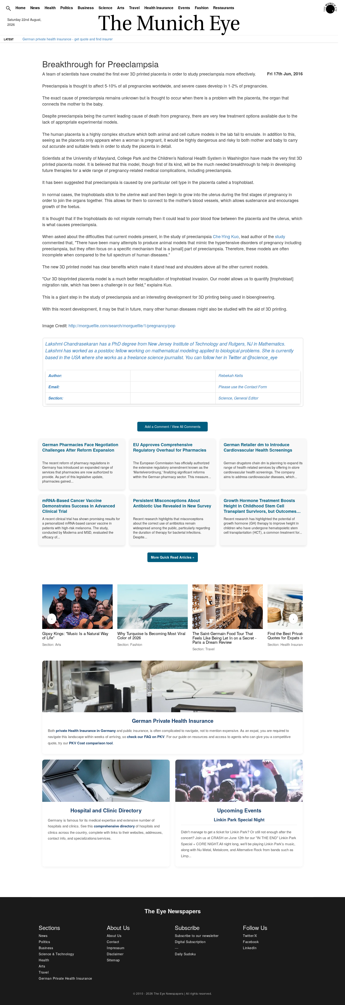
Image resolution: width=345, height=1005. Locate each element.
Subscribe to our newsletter (197, 935)
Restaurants (223, 7)
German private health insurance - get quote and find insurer (68, 39)
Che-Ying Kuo (226, 236)
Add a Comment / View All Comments (172, 426)
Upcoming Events (239, 810)
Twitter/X (250, 935)
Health (50, 7)
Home (20, 7)
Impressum (116, 947)
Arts (120, 7)
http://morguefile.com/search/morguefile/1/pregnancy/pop (122, 325)
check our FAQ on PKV (146, 736)
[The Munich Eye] (330, 8)
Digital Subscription (190, 941)
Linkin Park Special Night (239, 820)
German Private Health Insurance (172, 720)
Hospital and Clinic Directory (106, 810)
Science (105, 7)
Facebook (251, 941)
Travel (134, 7)
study (280, 236)
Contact (113, 941)
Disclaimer (115, 954)
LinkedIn (250, 947)
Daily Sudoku (185, 954)
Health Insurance (158, 7)
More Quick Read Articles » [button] (172, 557)
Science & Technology (56, 954)
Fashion (201, 7)
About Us (114, 935)
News (35, 7)
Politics (66, 7)
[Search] (8, 8)
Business (86, 7)
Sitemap (113, 960)
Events (184, 7)
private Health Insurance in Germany (86, 730)
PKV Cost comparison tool (91, 743)
